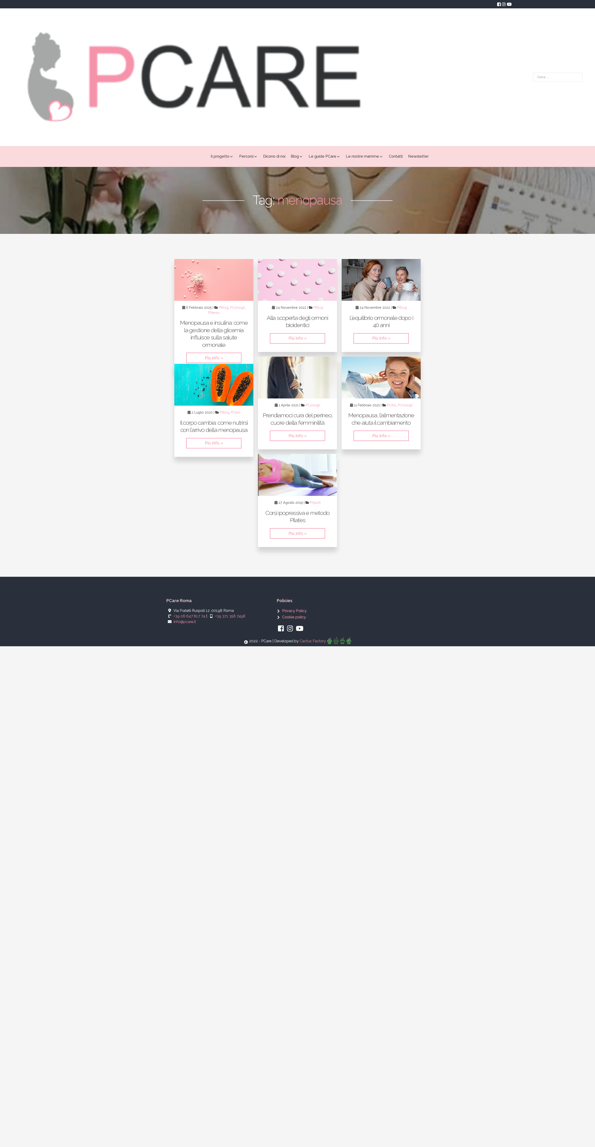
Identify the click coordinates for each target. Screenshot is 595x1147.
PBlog (223, 307)
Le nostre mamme (362, 156)
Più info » (214, 357)
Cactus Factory (313, 641)
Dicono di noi (274, 156)
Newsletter (418, 156)
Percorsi (246, 156)
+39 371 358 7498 (230, 616)
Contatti (396, 156)
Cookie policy (294, 617)
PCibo (391, 405)
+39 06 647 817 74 (189, 616)
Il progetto (220, 156)
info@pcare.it (185, 622)
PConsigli (237, 307)
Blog (295, 156)
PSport (315, 502)
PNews (214, 313)
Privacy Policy (294, 611)
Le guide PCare (322, 156)
